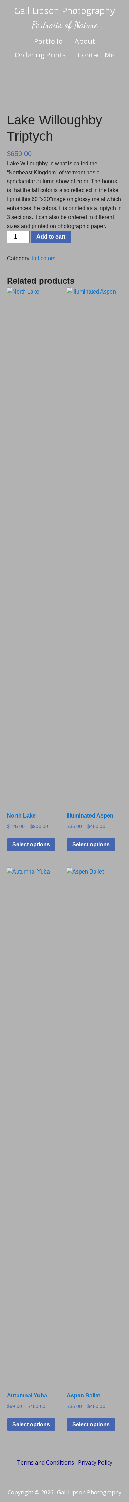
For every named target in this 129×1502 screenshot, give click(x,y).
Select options (31, 844)
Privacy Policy (95, 1462)
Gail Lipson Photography (64, 10)
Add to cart (50, 237)
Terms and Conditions (45, 1462)
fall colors (43, 258)
